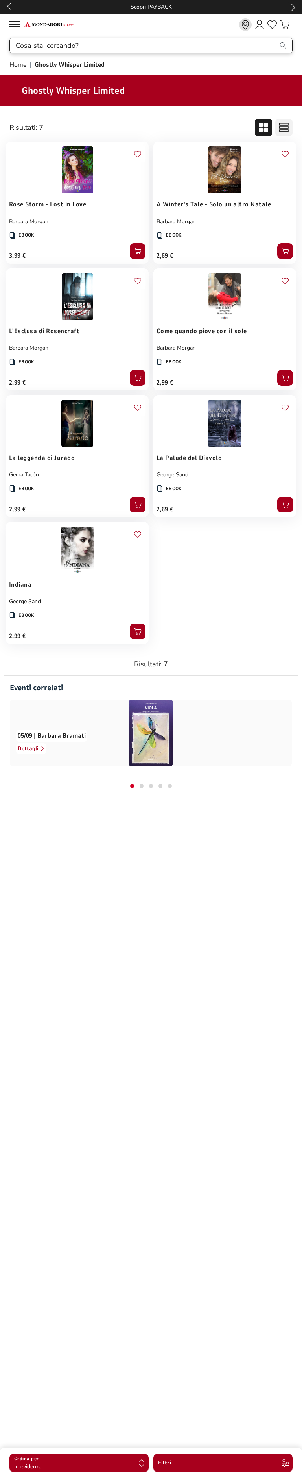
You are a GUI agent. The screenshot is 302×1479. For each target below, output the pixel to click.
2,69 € (165, 256)
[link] (245, 24)
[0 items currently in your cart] (284, 24)
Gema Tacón (24, 474)
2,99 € (17, 382)
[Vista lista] (284, 127)
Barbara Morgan (28, 221)
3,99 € (17, 256)
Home (18, 64)
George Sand (172, 474)
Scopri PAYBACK (151, 7)
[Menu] (16, 25)
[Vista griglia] (263, 127)
